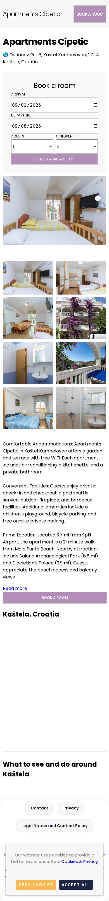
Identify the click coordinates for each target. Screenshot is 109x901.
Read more (15, 588)
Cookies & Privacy (79, 861)
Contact (39, 808)
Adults (17, 136)
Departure (21, 115)
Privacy (71, 808)
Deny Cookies (36, 885)
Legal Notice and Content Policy (54, 825)
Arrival (18, 94)
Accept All (76, 885)
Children (64, 136)
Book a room (90, 14)
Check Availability (54, 159)
